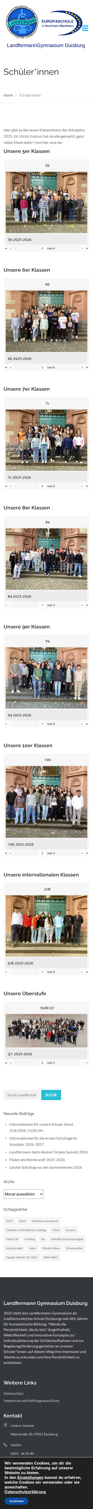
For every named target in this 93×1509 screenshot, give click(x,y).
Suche (51, 1095)
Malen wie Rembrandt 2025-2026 (37, 1159)
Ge (43, 1239)
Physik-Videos (51, 1248)
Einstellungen (30, 1477)
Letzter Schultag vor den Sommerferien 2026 (45, 1167)
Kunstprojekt (14, 1248)
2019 (9, 1221)
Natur (32, 1248)
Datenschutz (14, 1393)
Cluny (56, 1230)
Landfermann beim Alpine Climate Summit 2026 (48, 1152)
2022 (22, 1221)
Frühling (29, 1239)
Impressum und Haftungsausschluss (32, 1400)
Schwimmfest (74, 1248)
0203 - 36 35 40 (22, 1453)
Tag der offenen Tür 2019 (21, 1257)
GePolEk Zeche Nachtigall (67, 1239)
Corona (70, 1230)
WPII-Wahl (50, 1257)
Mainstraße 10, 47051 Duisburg (34, 1434)
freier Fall (12, 1239)
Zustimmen (16, 1501)
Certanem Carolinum (45, 1221)
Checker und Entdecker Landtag (26, 1230)
